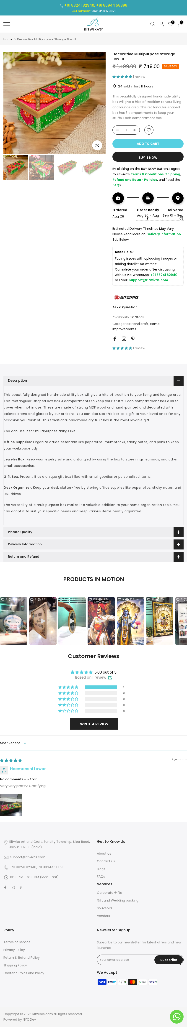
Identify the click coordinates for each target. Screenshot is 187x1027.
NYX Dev (29, 1019)
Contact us (106, 861)
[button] (122, 76)
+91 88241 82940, (80, 5)
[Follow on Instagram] (124, 339)
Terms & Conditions (147, 174)
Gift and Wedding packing (117, 900)
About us (104, 853)
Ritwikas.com (42, 1014)
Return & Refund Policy (21, 957)
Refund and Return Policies (134, 179)
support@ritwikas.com (148, 280)
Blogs (101, 869)
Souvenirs (104, 908)
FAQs (101, 876)
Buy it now (148, 157)
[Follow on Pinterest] (133, 339)
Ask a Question (125, 307)
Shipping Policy (15, 965)
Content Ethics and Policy (23, 973)
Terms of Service (17, 942)
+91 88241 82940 (164, 275)
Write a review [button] (94, 724)
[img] (11, 760)
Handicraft (140, 324)
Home (8, 39)
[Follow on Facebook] (114, 339)
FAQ (115, 185)
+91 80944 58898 (111, 5)
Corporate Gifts (109, 892)
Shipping (172, 174)
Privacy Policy (14, 950)
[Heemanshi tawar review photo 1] (11, 805)
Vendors (103, 916)
